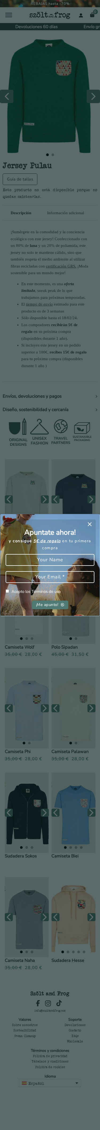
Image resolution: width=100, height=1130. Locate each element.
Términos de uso (46, 591)
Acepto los (36, 591)
